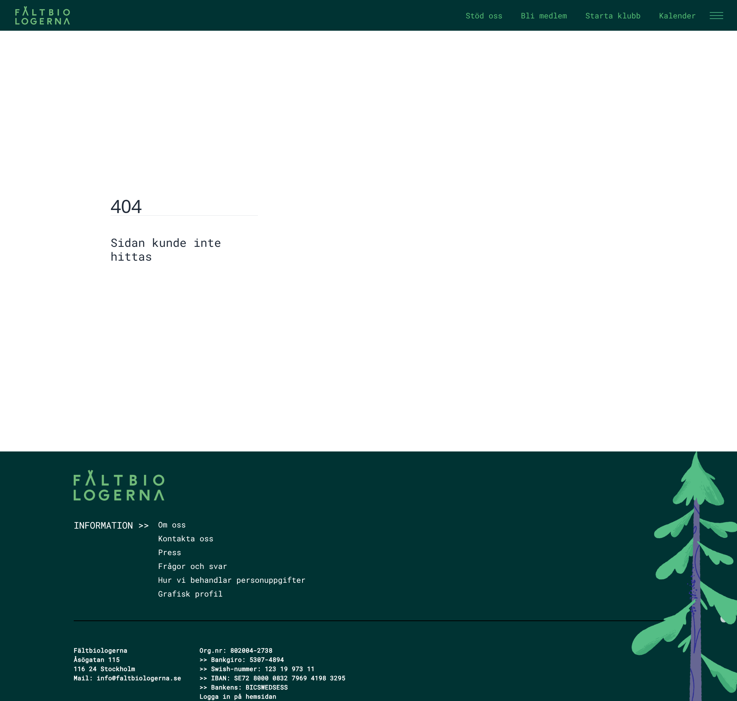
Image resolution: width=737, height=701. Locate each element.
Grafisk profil (190, 593)
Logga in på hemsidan (238, 696)
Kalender (677, 15)
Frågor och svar (192, 566)
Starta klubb (613, 15)
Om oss (172, 524)
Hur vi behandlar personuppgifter (232, 580)
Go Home (130, 280)
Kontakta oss (185, 538)
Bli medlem (544, 15)
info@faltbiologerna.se (139, 678)
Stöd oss (484, 15)
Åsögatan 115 (97, 659)
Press (169, 552)
